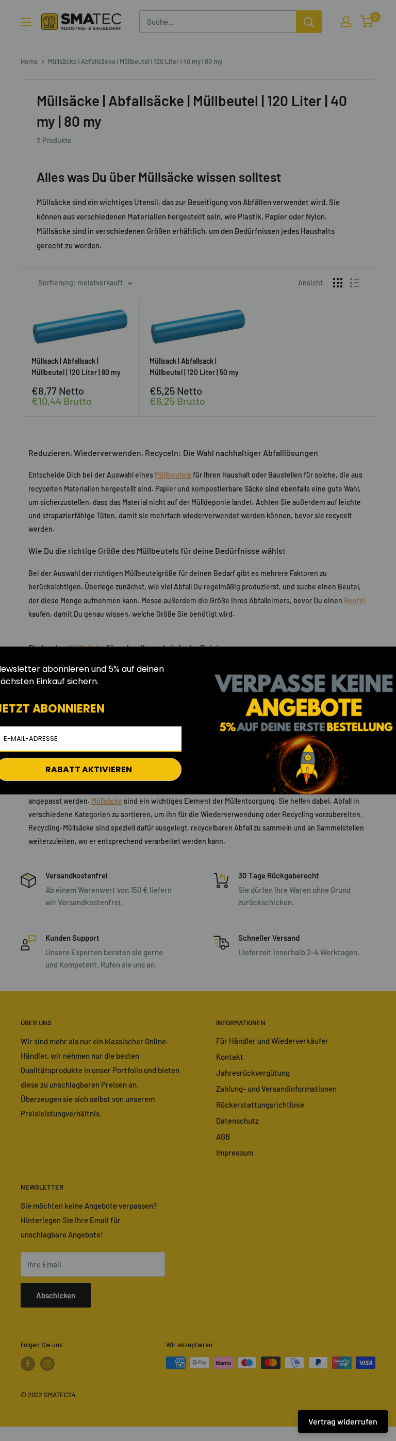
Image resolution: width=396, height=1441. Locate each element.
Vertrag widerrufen (342, 1421)
